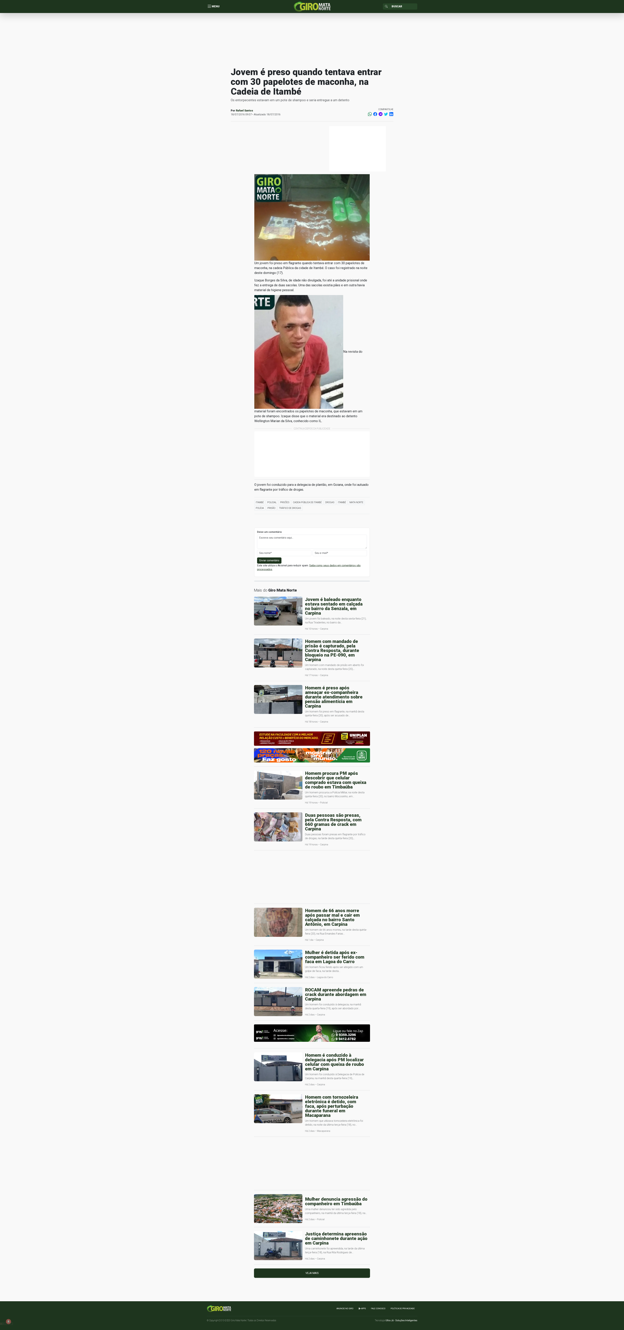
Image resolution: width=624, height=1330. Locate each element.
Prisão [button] (271, 508)
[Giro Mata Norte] (312, 6)
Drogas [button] (329, 502)
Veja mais (312, 1273)
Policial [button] (272, 502)
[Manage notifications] (8, 1321)
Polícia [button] (260, 508)
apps (363, 1308)
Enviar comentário (269, 560)
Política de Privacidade (403, 1308)
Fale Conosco (378, 1308)
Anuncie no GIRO (344, 1308)
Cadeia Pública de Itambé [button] (307, 502)
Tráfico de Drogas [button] (290, 508)
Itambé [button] (260, 502)
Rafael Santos (244, 110)
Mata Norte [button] (356, 502)
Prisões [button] (284, 502)
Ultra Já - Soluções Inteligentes (401, 1320)
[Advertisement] (312, 39)
